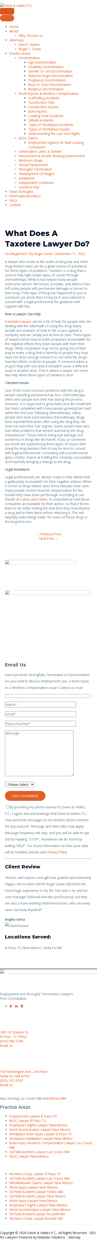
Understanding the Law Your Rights (54, 133)
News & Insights (21, 191)
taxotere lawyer (19, 321)
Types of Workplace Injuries (49, 129)
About (13, 31)
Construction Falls (41, 102)
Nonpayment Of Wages (36, 173)
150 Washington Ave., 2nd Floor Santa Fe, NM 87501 (24, 1073)
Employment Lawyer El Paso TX (33, 1116)
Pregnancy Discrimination (47, 80)
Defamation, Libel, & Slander (40, 151)
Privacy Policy (57, 852)
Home (14, 26)
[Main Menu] (7, 11)
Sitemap (74, 1237)
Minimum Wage (31, 160)
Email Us (6, 1045)
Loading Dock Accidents (46, 116)
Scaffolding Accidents (44, 98)
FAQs (13, 200)
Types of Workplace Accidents (50, 124)
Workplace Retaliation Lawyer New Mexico (41, 1138)
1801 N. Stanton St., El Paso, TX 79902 (14, 1034)
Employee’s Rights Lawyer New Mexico (38, 1125)
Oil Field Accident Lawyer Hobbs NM (36, 1191)
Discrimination (29, 58)
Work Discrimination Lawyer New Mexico (40, 1129)
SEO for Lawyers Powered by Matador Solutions (48, 1235)
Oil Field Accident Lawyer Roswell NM (37, 1214)
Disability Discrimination (46, 67)
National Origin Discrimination (50, 75)
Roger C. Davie (30, 49)
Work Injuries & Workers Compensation (49, 93)
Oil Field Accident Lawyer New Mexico (37, 1196)
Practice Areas (19, 53)
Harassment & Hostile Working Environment (52, 156)
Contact (15, 205)
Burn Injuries (37, 111)
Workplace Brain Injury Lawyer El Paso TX (40, 1134)
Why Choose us (31, 35)
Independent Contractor (36, 182)
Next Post (48, 538)
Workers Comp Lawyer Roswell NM (36, 1218)
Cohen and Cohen (33, 499)
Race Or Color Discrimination (49, 84)
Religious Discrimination (46, 89)
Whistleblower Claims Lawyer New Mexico (41, 1183)
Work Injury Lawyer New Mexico (33, 1187)
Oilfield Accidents (40, 120)
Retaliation (26, 178)
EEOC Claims (28, 138)
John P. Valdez (29, 44)
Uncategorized (15, 253)
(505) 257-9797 (11, 1080)
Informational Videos (25, 196)
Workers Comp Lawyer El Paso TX (35, 1174)
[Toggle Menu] (7, 18)
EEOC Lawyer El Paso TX (27, 1120)
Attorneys (16, 40)
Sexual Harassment (33, 165)
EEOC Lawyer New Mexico (28, 1156)
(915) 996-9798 (11, 1041)
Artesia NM (57, 1098)
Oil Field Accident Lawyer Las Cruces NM (39, 1152)
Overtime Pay (29, 187)
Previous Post (48, 534)
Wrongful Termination (35, 169)
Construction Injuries (43, 107)
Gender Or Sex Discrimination (50, 71)
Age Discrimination (42, 62)
